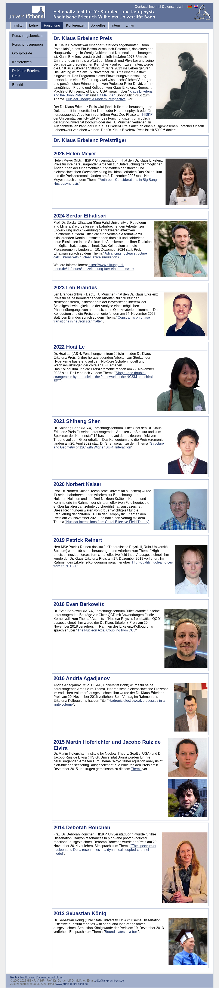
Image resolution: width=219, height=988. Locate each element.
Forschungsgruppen (27, 44)
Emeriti (17, 85)
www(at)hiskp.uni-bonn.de (72, 983)
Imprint (154, 6)
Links (130, 25)
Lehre (33, 25)
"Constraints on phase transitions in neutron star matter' (101, 319)
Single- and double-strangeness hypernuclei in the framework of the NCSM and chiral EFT (103, 376)
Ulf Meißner (106, 95)
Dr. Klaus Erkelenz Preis (26, 73)
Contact (140, 6)
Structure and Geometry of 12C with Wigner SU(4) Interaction (108, 445)
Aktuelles (98, 25)
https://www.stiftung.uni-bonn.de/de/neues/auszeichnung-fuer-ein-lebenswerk (93, 267)
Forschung (52, 25)
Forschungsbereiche (27, 35)
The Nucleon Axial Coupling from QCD (106, 630)
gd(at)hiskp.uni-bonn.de (109, 980)
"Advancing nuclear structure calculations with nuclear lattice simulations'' (100, 255)
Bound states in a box (121, 932)
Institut (18, 25)
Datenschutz (171, 6)
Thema (136, 769)
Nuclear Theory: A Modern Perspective (96, 99)
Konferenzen (76, 25)
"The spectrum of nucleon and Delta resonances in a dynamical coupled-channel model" (104, 849)
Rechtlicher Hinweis (22, 977)
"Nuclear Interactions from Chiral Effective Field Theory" (107, 522)
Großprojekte (22, 53)
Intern (115, 25)
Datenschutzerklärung (49, 977)
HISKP (147, 114)
